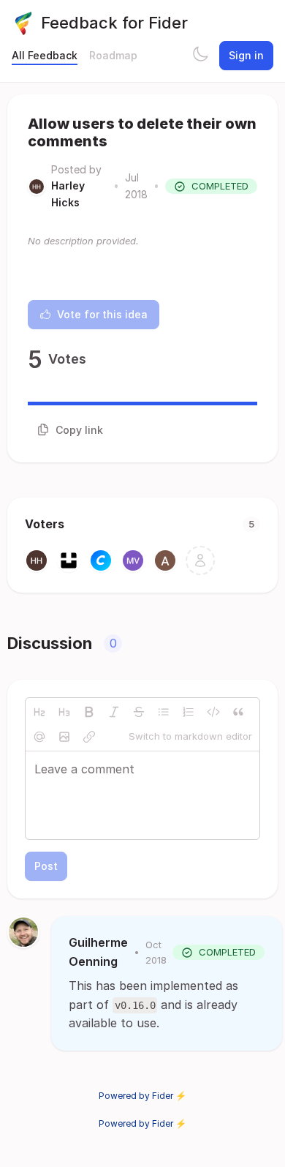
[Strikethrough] (139, 712)
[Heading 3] (64, 712)
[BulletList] (164, 712)
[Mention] (39, 737)
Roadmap (113, 55)
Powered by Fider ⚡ (142, 1095)
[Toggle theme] (200, 56)
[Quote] (238, 712)
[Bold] (89, 712)
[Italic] (114, 712)
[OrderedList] (189, 712)
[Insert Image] (64, 737)
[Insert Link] (89, 737)
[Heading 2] (39, 712)
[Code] (213, 712)
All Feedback (44, 55)
